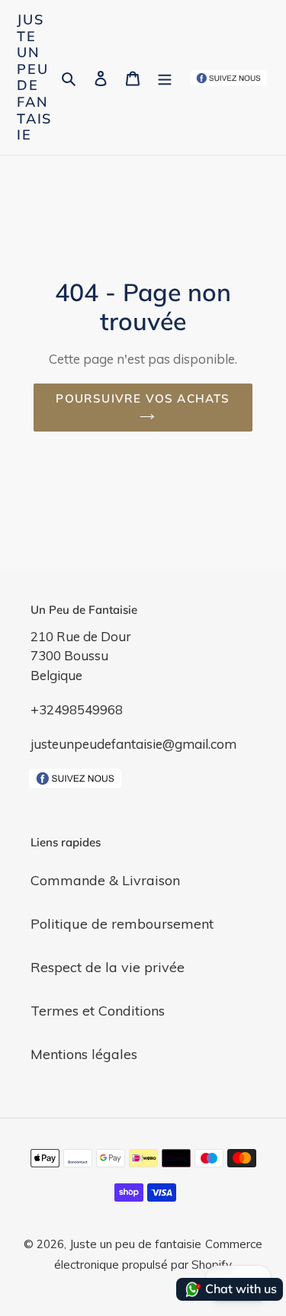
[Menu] (165, 77)
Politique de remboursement (122, 923)
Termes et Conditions (98, 1010)
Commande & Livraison (105, 880)
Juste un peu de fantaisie (34, 77)
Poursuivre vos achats (143, 398)
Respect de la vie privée (108, 967)
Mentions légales (84, 1054)
